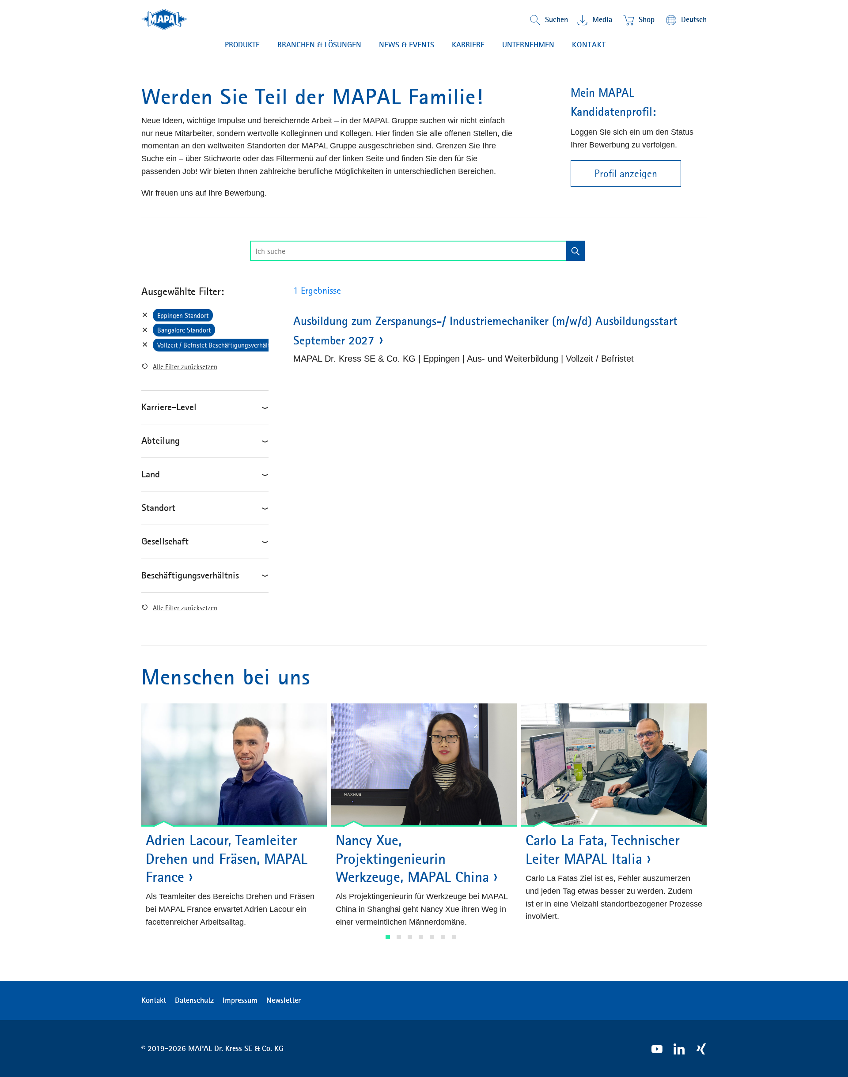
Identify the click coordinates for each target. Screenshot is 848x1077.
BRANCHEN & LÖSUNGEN (319, 44)
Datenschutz (194, 1000)
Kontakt (589, 44)
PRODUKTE (242, 44)
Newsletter (283, 1000)
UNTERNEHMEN (528, 44)
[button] (388, 937)
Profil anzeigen (625, 173)
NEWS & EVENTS (406, 44)
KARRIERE (468, 44)
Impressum (240, 1000)
